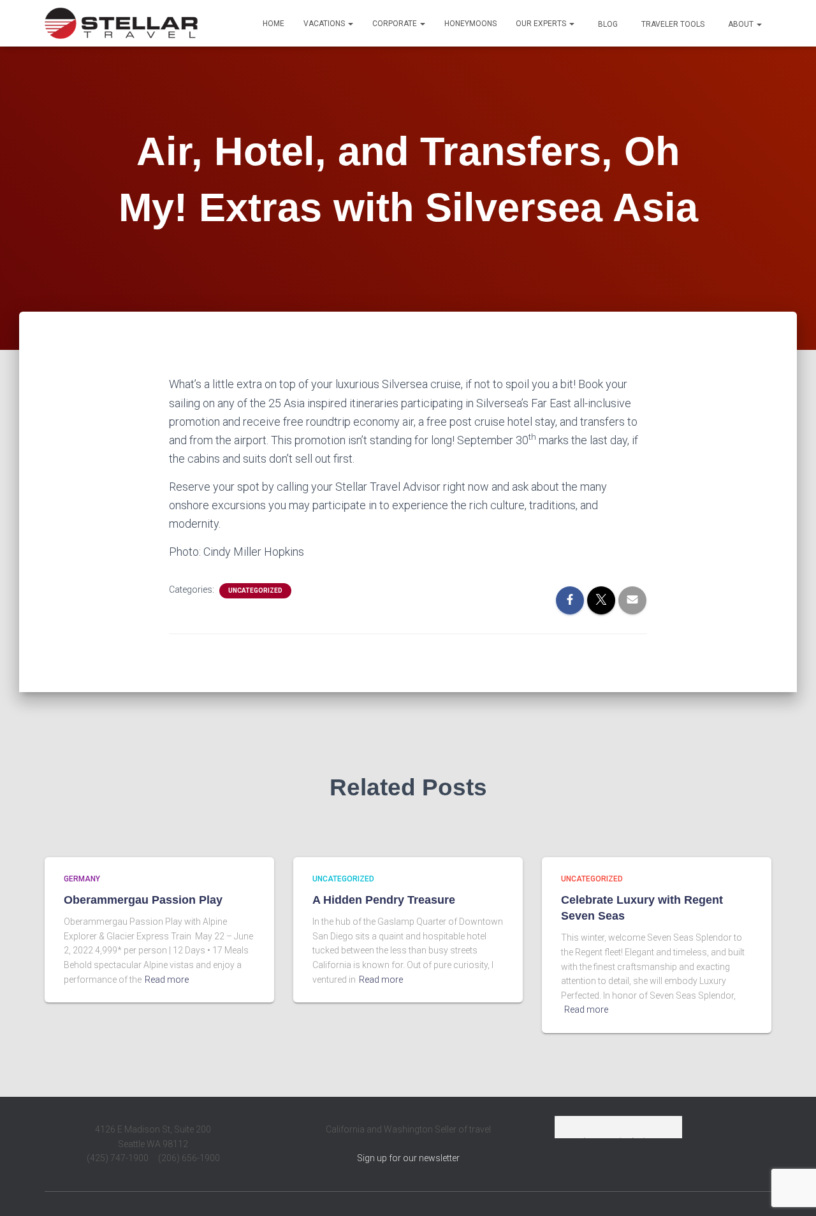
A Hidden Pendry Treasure (383, 900)
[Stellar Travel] (121, 24)
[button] (350, 23)
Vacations (325, 23)
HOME (273, 23)
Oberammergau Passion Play (143, 900)
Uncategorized (255, 590)
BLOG (607, 24)
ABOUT (740, 24)
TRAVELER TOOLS (671, 24)
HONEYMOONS (470, 23)
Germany (82, 878)
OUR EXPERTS (542, 23)
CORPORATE (395, 23)
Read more (167, 979)
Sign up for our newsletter (408, 1158)
